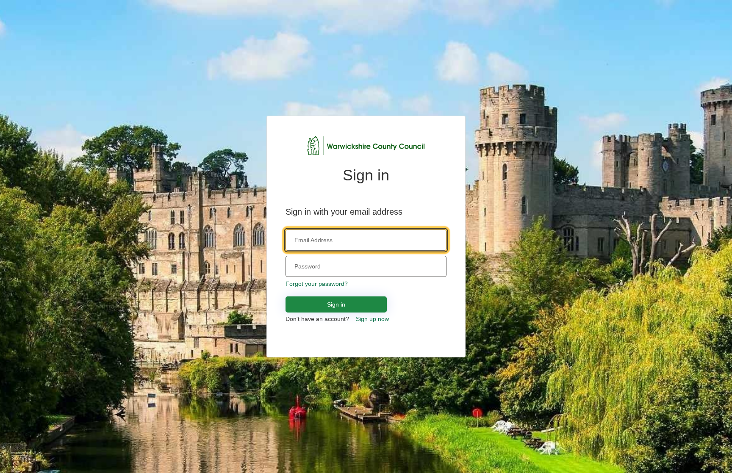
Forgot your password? (317, 283)
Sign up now (372, 318)
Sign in (336, 304)
